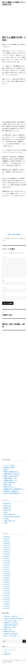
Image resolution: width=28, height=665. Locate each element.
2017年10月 (7, 562)
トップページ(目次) (9, 465)
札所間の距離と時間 (9, 514)
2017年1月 (7, 571)
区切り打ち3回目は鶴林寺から (12, 493)
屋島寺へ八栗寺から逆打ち (11, 476)
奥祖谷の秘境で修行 (9, 482)
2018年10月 (7, 554)
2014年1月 (7, 608)
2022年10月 (7, 545)
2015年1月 (7, 597)
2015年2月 (7, 595)
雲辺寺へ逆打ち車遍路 (14, 234)
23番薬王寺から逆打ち (10, 627)
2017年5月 (7, 567)
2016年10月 (7, 575)
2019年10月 (7, 549)
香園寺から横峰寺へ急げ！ (11, 471)
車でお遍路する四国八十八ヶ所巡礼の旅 (14, 3)
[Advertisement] (14, 21)
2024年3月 (7, 541)
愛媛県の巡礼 (7, 508)
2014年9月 (7, 604)
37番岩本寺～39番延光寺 (11, 491)
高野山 (5, 512)
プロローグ (7, 652)
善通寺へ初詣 (7, 629)
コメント (4, 257)
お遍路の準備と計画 (9, 521)
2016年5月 (7, 582)
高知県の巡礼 (7, 505)
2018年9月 (7, 556)
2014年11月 (7, 599)
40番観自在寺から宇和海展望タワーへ (14, 489)
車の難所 (6, 518)
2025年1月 (7, 539)
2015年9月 (7, 588)
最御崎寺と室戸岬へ (9, 467)
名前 (3, 280)
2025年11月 (7, 536)
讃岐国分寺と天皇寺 (9, 631)
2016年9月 (7, 578)
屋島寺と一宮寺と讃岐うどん (12, 635)
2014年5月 (7, 606)
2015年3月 (7, 593)
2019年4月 (7, 552)
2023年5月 (7, 543)
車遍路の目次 (7, 654)
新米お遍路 (7, 238)
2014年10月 (7, 601)
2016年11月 (7, 573)
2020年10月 (7, 547)
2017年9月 (7, 565)
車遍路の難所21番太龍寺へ (11, 625)
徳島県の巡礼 (7, 503)
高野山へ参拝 (7, 484)
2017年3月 (7, 569)
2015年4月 (7, 591)
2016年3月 (7, 586)
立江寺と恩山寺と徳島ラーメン (12, 620)
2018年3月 (7, 558)
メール (3, 287)
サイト (3, 295)
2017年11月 (7, 560)
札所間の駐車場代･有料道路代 (12, 516)
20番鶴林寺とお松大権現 (11, 622)
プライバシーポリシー (10, 649)
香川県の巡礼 (7, 510)
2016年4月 (7, 584)
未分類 (5, 523)
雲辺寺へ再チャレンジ (10, 486)
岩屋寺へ (6, 469)
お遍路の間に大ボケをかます (12, 473)
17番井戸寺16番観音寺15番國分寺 (13, 618)
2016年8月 (7, 580)
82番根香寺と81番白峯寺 (11, 633)
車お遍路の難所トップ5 (10, 480)
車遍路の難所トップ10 (10, 478)
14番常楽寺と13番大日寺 (11, 616)
